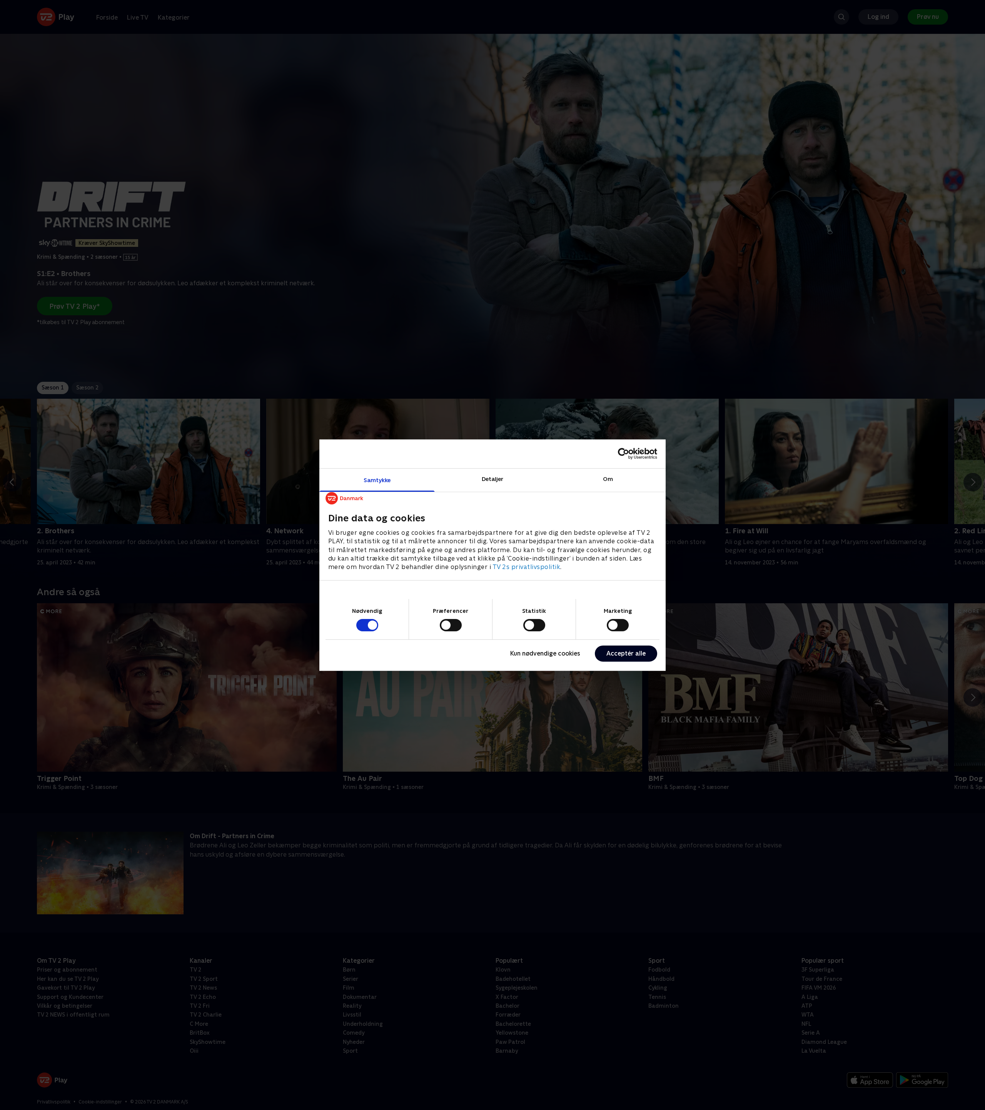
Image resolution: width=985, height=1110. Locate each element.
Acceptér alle (626, 653)
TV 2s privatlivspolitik (526, 567)
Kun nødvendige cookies (545, 653)
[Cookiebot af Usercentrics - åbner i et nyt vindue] (623, 453)
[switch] (451, 625)
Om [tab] (608, 478)
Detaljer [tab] (493, 478)
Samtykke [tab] (377, 479)
